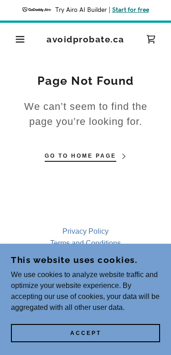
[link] (85, 39)
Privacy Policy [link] (85, 231)
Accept (85, 333)
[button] (13, 39)
